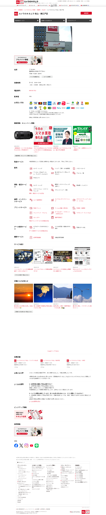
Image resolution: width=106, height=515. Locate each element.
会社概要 (60, 1)
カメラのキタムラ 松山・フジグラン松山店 (27, 360)
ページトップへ (86, 507)
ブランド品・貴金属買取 (52, 475)
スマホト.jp (34, 471)
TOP (15, 9)
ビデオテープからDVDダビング (24, 484)
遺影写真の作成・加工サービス (24, 492)
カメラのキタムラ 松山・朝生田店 (51, 360)
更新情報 (48, 491)
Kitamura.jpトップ (22, 462)
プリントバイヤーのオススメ (52, 478)
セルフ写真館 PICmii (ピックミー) (38, 484)
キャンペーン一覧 (49, 483)
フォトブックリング (22, 478)
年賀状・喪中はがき (22, 481)
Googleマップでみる (53, 351)
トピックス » (49, 485)
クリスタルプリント (22, 468)
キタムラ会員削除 (79, 476)
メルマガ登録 (86, 1)
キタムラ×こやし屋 (35, 489)
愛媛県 (38, 9)
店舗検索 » (77, 465)
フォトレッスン (64, 477)
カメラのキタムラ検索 (29, 9)
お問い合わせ (70, 1)
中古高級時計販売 (50, 471)
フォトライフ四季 (64, 479)
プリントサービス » (22, 465)
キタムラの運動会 (64, 475)
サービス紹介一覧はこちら (21, 275)
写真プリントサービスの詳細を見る (39, 221)
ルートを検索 (47, 76)
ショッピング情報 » (50, 465)
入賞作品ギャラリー (65, 487)
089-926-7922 (32, 90)
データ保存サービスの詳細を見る (38, 231)
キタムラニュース (49, 480)
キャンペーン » (49, 481)
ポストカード (20, 480)
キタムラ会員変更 (79, 475)
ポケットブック (21, 476)
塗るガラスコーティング (37, 470)
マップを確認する (34, 76)
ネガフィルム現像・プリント (24, 471)
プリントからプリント (22, 491)
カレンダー (19, 495)
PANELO (19, 502)
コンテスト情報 (64, 485)
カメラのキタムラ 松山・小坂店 (77, 360)
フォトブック (20, 473)
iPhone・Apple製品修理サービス (38, 467)
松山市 (43, 9)
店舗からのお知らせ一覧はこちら (23, 311)
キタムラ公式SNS (35, 482)
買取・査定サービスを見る (36, 193)
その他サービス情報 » (37, 465)
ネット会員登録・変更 (78, 1)
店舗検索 (20, 9)
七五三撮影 (35, 475)
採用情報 (64, 1)
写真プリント (20, 467)
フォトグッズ (20, 499)
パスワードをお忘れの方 (80, 478)
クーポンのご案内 (35, 481)
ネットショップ (49, 467)
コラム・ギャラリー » (66, 465)
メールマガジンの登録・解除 (37, 479)
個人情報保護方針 (21, 509)
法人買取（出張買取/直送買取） (53, 476)
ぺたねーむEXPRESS (21, 497)
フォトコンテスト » (65, 483)
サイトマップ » (78, 480)
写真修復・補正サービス (23, 494)
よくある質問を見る (34, 401)
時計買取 (49, 473)
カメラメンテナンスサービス (37, 468)
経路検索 (86, 13)
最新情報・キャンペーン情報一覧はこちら (25, 155)
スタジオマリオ (36, 473)
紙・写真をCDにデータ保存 (23, 489)
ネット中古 (49, 470)
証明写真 (19, 500)
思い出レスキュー (20, 483)
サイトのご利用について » (81, 482)
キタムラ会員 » (78, 472)
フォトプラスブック (22, 475)
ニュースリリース (30, 509)
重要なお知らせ (49, 486)
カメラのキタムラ (78, 467)
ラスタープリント (21, 470)
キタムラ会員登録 (79, 473)
